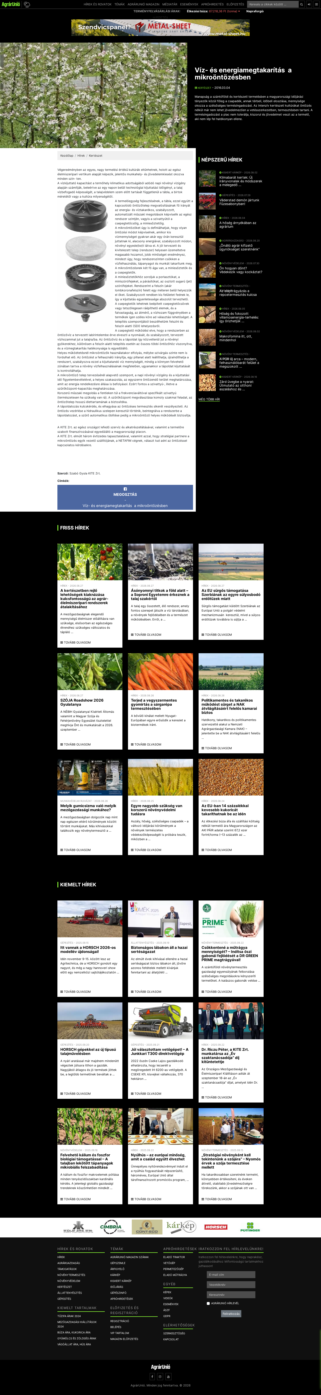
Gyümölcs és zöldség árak (76, 1338)
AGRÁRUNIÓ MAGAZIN (143, 4)
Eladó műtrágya (175, 1274)
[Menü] (317, 4)
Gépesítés (64, 1298)
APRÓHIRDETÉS (212, 4)
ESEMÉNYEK (189, 4)
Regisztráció (119, 1321)
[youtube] (168, 1376)
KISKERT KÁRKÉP (121, 1280)
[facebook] (152, 1376)
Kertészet (204, 87)
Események (171, 1304)
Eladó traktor (174, 1257)
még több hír (209, 399)
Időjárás (116, 1286)
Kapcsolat (171, 1339)
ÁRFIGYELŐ (117, 1269)
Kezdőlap (66, 155)
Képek (167, 1292)
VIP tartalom (119, 1333)
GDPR (166, 1316)
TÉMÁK (119, 4)
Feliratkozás (231, 1314)
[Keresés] (302, 4)
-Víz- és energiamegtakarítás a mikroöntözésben (125, 500)
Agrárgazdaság (68, 1263)
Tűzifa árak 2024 (69, 1316)
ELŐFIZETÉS (235, 4)
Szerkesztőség (174, 1333)
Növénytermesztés (71, 1274)
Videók (168, 1298)
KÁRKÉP (115, 1274)
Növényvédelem (68, 1280)
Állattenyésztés (69, 1292)
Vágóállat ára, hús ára (74, 1344)
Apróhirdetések (121, 1298)
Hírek (81, 155)
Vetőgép (169, 1263)
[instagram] (160, 1376)
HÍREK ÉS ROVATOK (97, 4)
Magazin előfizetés (124, 1338)
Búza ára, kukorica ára (73, 1332)
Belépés (115, 1327)
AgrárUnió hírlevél (225, 1303)
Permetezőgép (173, 1269)
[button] (26, 4)
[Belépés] (309, 4)
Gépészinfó (118, 1292)
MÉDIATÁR (169, 4)
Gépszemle (117, 1263)
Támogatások (67, 1269)
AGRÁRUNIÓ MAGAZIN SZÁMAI (129, 1257)
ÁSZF (166, 1310)
